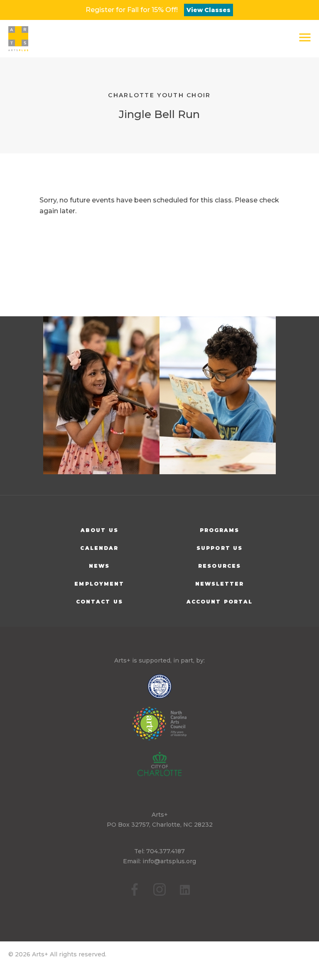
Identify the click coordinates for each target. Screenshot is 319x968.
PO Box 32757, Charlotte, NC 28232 (160, 824)
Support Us (219, 548)
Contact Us (99, 602)
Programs (220, 530)
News (99, 566)
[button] (305, 37)
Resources (219, 566)
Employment (99, 584)
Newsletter (219, 584)
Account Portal (219, 602)
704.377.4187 (165, 851)
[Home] (18, 38)
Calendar (99, 548)
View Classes (208, 10)
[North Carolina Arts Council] (159, 729)
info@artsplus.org (169, 861)
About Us (99, 530)
